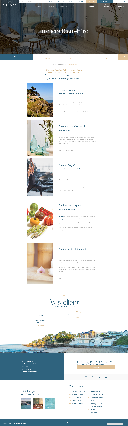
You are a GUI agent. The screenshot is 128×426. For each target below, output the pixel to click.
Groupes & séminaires (78, 391)
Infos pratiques (95, 391)
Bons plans (106, 6)
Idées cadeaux (120, 6)
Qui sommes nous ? (97, 394)
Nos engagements (96, 407)
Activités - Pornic (77, 404)
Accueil (54, 64)
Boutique (91, 6)
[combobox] (16, 57)
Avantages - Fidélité (97, 404)
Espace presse (76, 400)
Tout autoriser (119, 423)
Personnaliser (111, 423)
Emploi (93, 410)
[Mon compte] (116, 1)
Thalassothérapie (62, 64)
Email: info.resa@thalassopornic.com (31, 371)
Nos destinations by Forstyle (96, 399)
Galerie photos (76, 397)
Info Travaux (94, 413)
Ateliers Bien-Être (73, 64)
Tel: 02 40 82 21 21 (26, 369)
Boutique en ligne (77, 394)
